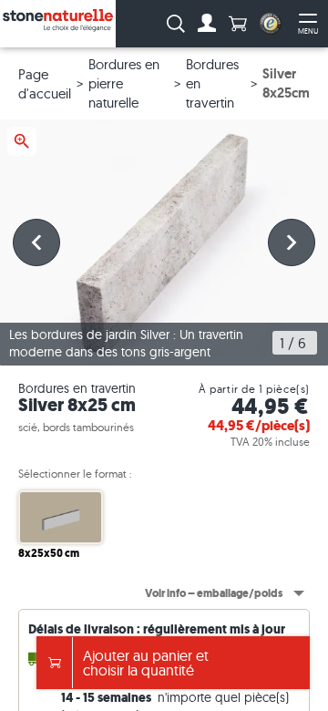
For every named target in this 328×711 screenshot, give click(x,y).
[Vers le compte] (207, 24)
